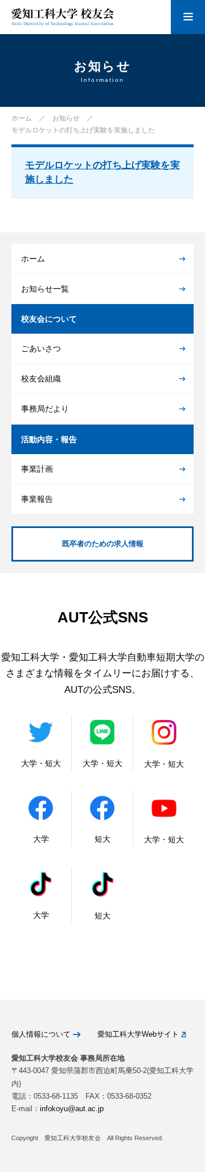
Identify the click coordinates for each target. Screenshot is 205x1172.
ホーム (33, 258)
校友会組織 (41, 378)
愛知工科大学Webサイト (139, 1034)
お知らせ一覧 (45, 288)
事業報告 (37, 499)
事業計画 (37, 468)
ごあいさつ (41, 348)
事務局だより (45, 408)
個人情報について (42, 1034)
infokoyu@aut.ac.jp (72, 1108)
